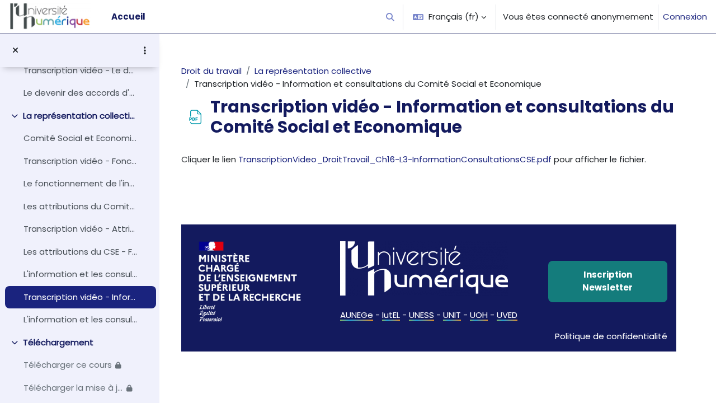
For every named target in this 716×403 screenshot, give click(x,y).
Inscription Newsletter (607, 281)
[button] (390, 17)
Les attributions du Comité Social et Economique (80, 206)
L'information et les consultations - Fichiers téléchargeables (80, 319)
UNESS (421, 315)
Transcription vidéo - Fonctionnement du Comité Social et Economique (80, 161)
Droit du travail (211, 71)
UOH (479, 315)
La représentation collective (80, 115)
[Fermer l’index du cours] (15, 50)
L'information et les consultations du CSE (80, 274)
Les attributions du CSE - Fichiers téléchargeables (80, 251)
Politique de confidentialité (611, 336)
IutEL (391, 315)
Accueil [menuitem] (128, 16)
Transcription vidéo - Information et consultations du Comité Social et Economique (80, 297)
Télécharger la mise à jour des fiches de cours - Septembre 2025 (73, 387)
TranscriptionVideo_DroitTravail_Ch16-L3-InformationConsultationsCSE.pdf (395, 159)
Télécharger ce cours (67, 365)
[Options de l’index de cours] (145, 50)
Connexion (685, 16)
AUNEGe (356, 315)
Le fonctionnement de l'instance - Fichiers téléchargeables (80, 183)
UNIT (452, 315)
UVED (507, 315)
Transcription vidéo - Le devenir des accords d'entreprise (80, 70)
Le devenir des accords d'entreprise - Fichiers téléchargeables (80, 93)
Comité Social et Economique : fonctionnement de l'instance (80, 138)
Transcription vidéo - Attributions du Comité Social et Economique (80, 229)
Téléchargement (58, 342)
